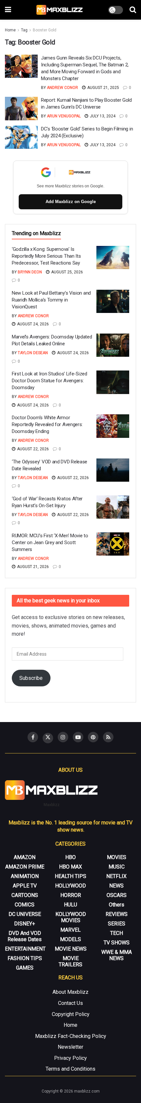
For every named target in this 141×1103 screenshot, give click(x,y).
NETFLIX (116, 876)
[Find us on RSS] (108, 737)
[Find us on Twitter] (48, 738)
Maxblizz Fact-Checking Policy (70, 1036)
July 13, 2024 (102, 116)
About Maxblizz (70, 992)
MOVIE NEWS (71, 949)
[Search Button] (133, 10)
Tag (24, 30)
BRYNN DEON (30, 272)
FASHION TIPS (25, 958)
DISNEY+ (24, 924)
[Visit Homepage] (59, 10)
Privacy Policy (70, 1058)
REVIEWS (117, 914)
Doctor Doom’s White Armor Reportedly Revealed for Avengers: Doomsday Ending (47, 424)
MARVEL (70, 930)
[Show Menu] (8, 10)
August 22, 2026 (32, 449)
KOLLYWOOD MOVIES (70, 917)
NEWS (116, 886)
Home (10, 30)
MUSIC (117, 867)
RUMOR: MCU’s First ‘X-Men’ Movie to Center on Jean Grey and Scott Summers (50, 542)
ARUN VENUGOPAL (64, 116)
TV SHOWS (117, 942)
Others (116, 905)
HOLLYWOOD (70, 886)
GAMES (24, 968)
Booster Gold (44, 30)
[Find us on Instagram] (63, 737)
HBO (70, 857)
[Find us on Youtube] (78, 737)
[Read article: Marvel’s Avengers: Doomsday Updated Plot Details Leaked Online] (112, 345)
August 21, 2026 (32, 566)
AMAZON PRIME (24, 867)
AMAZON (24, 857)
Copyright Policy (71, 1014)
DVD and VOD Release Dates (25, 936)
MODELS (70, 939)
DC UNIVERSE (25, 914)
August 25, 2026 (66, 272)
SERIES (116, 924)
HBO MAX (70, 867)
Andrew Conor (62, 87)
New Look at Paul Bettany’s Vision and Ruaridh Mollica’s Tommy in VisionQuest (51, 300)
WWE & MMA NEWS (116, 955)
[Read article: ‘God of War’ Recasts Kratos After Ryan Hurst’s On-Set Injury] (112, 507)
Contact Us (70, 1003)
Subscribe (31, 678)
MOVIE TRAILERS (70, 961)
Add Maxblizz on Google (71, 201)
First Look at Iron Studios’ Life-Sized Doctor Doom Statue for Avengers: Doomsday (49, 380)
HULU (70, 905)
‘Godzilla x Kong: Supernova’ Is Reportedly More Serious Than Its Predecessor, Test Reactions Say (46, 256)
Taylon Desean (33, 353)
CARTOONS (24, 895)
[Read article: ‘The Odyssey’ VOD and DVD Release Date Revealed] (112, 470)
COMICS (24, 905)
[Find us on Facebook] (33, 737)
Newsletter (70, 1047)
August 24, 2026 (32, 324)
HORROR (70, 895)
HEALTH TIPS (70, 876)
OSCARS (117, 895)
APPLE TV (25, 886)
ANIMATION (25, 876)
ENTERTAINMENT (25, 949)
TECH (116, 933)
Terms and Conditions (70, 1069)
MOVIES (116, 857)
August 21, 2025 (102, 87)
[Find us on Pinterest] (93, 737)
